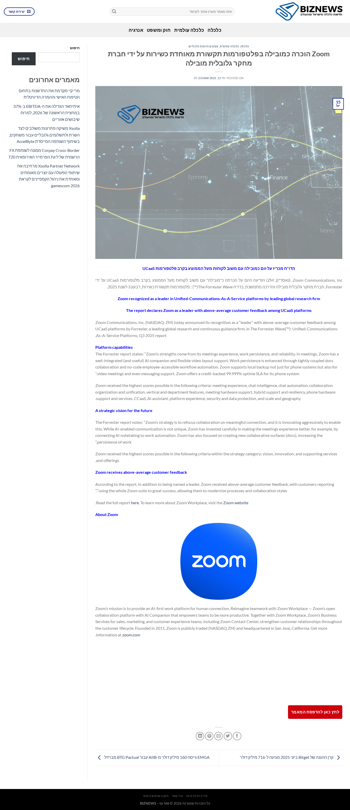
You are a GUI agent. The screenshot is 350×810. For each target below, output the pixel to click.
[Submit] (114, 11)
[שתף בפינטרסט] (209, 736)
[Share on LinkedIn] (200, 736)
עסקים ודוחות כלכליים (204, 46)
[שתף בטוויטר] (228, 736)
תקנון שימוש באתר (156, 796)
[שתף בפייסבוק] (237, 736)
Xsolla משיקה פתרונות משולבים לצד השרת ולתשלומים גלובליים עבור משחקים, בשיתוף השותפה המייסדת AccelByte (44, 135)
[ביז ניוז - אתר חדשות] (294, 11)
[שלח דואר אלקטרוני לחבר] (218, 736)
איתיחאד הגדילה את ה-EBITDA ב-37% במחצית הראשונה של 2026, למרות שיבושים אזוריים (46, 113)
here (135, 502)
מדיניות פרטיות (197, 796)
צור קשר (177, 796)
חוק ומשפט (159, 30)
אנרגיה (136, 30)
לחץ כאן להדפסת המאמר (315, 712)
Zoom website (235, 502)
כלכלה (214, 30)
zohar (203, 78)
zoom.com (131, 634)
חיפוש (75, 48)
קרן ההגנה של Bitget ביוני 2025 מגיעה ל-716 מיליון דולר (287, 757)
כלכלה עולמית (189, 30)
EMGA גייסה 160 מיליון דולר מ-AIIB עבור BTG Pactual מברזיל (157, 757)
